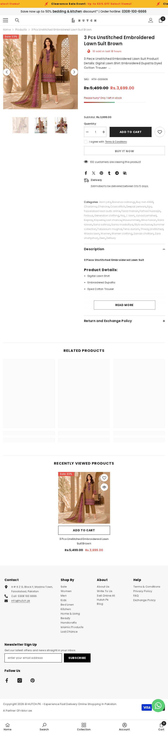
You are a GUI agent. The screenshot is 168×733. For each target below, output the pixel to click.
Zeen (102, 238)
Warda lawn (92, 233)
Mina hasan (148, 220)
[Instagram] (20, 680)
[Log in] (151, 20)
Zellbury (111, 238)
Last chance (113, 220)
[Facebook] (86, 173)
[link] (29, 433)
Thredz (144, 229)
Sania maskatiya (122, 224)
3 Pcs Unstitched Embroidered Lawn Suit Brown (84, 541)
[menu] (5, 20)
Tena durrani (131, 229)
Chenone (103, 206)
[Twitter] (93, 173)
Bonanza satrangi (123, 202)
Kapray (88, 220)
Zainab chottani (143, 233)
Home (7, 29)
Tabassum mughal (109, 229)
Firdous (88, 215)
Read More (124, 305)
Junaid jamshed (146, 215)
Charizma (90, 206)
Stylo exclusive (143, 224)
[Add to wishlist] (160, 132)
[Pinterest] (101, 173)
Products (21, 29)
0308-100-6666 (134, 11)
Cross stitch (117, 206)
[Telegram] (117, 173)
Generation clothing (106, 215)
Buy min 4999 (144, 202)
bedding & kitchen (67, 11)
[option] (40, 72)
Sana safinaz (101, 224)
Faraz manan (129, 211)
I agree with (96, 141)
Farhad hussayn (150, 211)
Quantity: (90, 123)
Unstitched (156, 229)
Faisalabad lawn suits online (102, 211)
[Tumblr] (109, 173)
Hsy (122, 215)
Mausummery (131, 220)
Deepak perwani (136, 206)
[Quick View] (104, 487)
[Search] (17, 20)
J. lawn (130, 215)
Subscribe (77, 658)
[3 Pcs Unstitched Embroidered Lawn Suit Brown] (84, 498)
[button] (6, 71)
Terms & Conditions (116, 141)
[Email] (125, 173)
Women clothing (121, 233)
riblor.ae (26, 711)
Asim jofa (105, 202)
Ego (149, 206)
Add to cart (130, 132)
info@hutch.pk (20, 600)
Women (105, 233)
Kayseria (99, 220)
